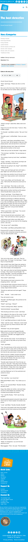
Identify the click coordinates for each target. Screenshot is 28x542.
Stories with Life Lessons (7, 50)
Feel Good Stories (6, 40)
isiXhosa (12, 66)
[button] (23, 7)
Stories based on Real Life (8, 46)
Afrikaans (18, 64)
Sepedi (23, 64)
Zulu (8, 66)
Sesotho (3, 66)
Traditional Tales (5, 52)
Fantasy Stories (5, 38)
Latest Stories (4, 44)
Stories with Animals (6, 48)
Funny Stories (4, 42)
